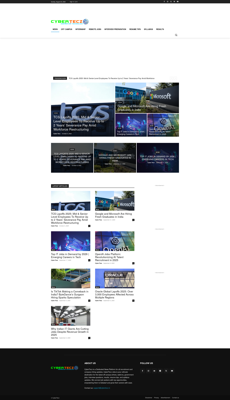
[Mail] (154, 371)
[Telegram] (160, 371)
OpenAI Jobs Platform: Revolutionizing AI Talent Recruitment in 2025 (109, 257)
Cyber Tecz (54, 226)
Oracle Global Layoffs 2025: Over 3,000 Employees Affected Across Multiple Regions (114, 294)
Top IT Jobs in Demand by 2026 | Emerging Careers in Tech (70, 255)
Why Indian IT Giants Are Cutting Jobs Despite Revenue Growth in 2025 (70, 331)
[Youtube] (177, 1)
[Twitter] (171, 1)
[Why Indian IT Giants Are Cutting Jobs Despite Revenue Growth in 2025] (70, 316)
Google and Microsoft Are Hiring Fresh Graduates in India (113, 215)
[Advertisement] (94, 8)
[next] (175, 78)
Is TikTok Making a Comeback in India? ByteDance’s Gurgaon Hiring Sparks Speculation (69, 294)
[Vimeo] (174, 1)
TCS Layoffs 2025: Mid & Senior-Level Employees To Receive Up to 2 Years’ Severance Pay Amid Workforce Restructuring (69, 218)
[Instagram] (167, 1)
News (56, 113)
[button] (176, 35)
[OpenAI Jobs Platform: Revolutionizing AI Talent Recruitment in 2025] (163, 125)
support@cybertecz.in (102, 388)
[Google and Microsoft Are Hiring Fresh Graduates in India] (147, 98)
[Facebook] (164, 1)
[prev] (171, 78)
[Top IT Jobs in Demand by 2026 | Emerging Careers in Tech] (131, 125)
